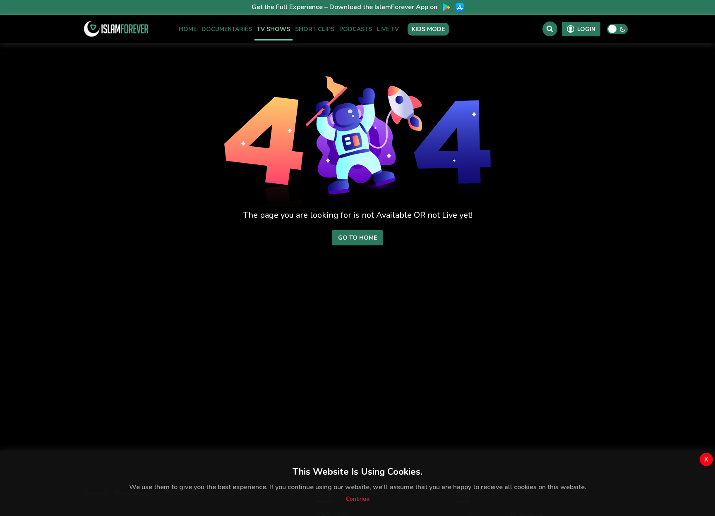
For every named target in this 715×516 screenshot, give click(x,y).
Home (188, 29)
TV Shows (273, 29)
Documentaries (227, 29)
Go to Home (357, 238)
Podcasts (355, 29)
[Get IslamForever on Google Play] (446, 7)
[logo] (116, 29)
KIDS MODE (428, 29)
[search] (549, 28)
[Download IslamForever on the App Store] (460, 7)
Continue (357, 499)
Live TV (388, 29)
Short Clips (314, 29)
